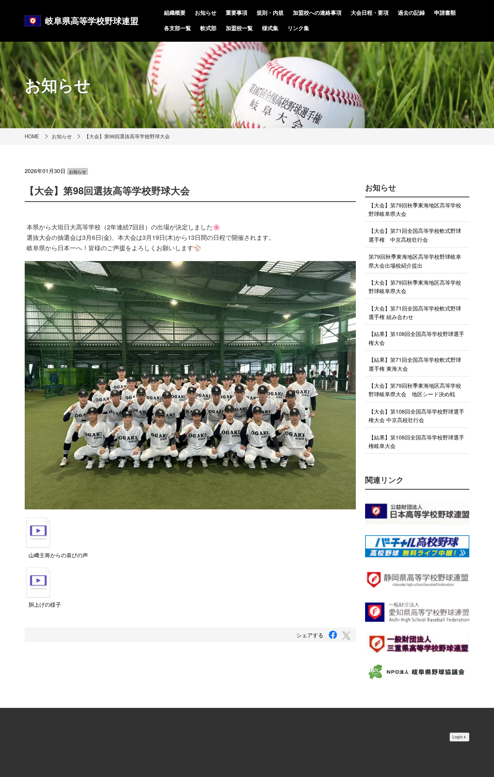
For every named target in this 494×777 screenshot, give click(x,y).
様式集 (270, 28)
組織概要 (175, 12)
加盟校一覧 (239, 28)
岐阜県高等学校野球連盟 (92, 20)
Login (457, 737)
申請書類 (445, 12)
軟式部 (208, 28)
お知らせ (206, 12)
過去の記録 (411, 12)
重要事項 (236, 12)
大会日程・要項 (370, 12)
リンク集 (298, 28)
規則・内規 (270, 12)
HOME (32, 136)
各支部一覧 (177, 28)
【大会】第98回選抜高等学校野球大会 (127, 136)
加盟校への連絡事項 (317, 12)
